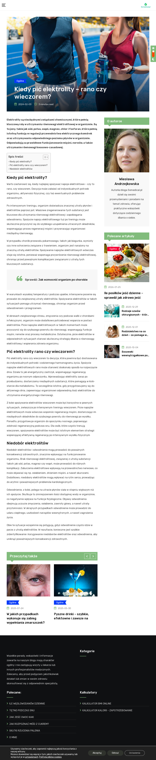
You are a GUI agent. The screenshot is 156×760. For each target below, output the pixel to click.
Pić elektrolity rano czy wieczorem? (29, 165)
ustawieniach (31, 757)
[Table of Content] (45, 157)
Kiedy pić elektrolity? (21, 161)
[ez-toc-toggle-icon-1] (44, 157)
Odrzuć (115, 753)
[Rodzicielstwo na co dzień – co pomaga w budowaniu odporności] (111, 331)
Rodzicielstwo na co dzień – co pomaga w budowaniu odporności (135, 335)
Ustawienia (134, 753)
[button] (87, 556)
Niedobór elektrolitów (21, 168)
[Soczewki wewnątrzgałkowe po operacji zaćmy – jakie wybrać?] (111, 351)
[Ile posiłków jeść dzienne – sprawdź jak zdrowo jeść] (126, 263)
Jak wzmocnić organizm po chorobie (63, 279)
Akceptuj (97, 753)
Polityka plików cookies (50, 757)
